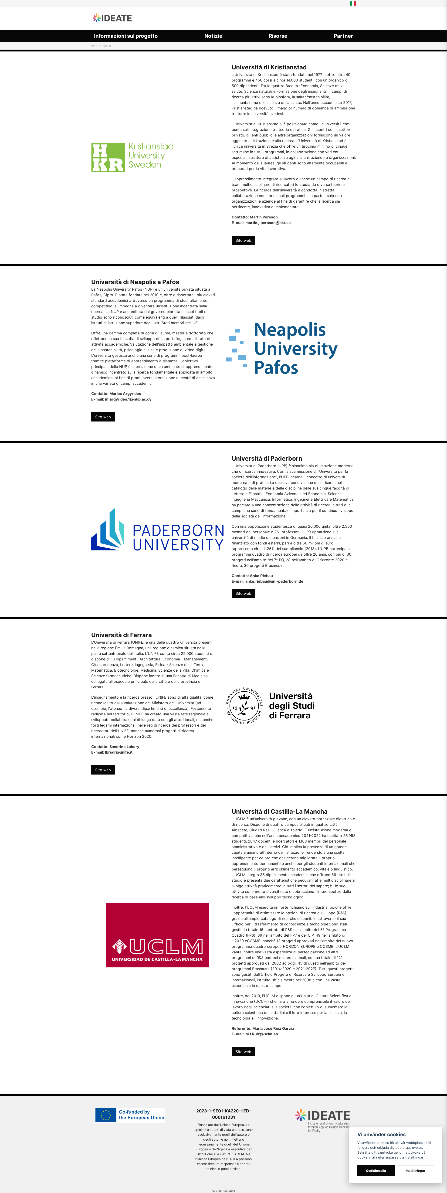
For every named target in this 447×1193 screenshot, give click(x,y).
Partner (343, 36)
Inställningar (415, 1171)
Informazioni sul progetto (126, 36)
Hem (94, 45)
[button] (353, 3)
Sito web (243, 240)
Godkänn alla (376, 1171)
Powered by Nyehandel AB (223, 1191)
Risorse (278, 36)
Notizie (213, 36)
